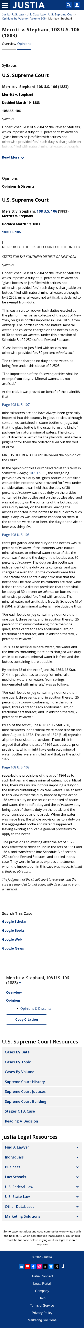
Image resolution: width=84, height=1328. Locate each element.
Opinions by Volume (15, 18)
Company (42, 1291)
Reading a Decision (21, 1121)
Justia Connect (42, 1276)
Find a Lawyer (17, 1147)
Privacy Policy (42, 1313)
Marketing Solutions (22, 1216)
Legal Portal (42, 1283)
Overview (9, 43)
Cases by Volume (19, 1071)
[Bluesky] (51, 1266)
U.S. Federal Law (19, 1186)
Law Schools (15, 1176)
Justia (6, 14)
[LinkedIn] (21, 1266)
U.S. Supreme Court (61, 14)
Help (42, 1298)
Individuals (14, 1157)
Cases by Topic (18, 1062)
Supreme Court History (25, 1081)
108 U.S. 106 (47, 211)
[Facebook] (33, 1266)
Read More (11, 157)
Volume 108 (38, 18)
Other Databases (19, 1206)
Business (12, 1166)
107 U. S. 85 (37, 473)
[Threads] (45, 1266)
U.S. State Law (17, 1196)
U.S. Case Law (36, 14)
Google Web (12, 939)
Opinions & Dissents (18, 186)
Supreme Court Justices (25, 1091)
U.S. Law (18, 14)
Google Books (13, 930)
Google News (13, 948)
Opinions (24, 43)
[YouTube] (27, 1266)
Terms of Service (42, 1305)
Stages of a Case (20, 1111)
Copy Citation (26, 1019)
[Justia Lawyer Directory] (62, 1266)
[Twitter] (56, 1266)
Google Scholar (14, 921)
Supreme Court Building (25, 1101)
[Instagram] (39, 1266)
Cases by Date (17, 1052)
